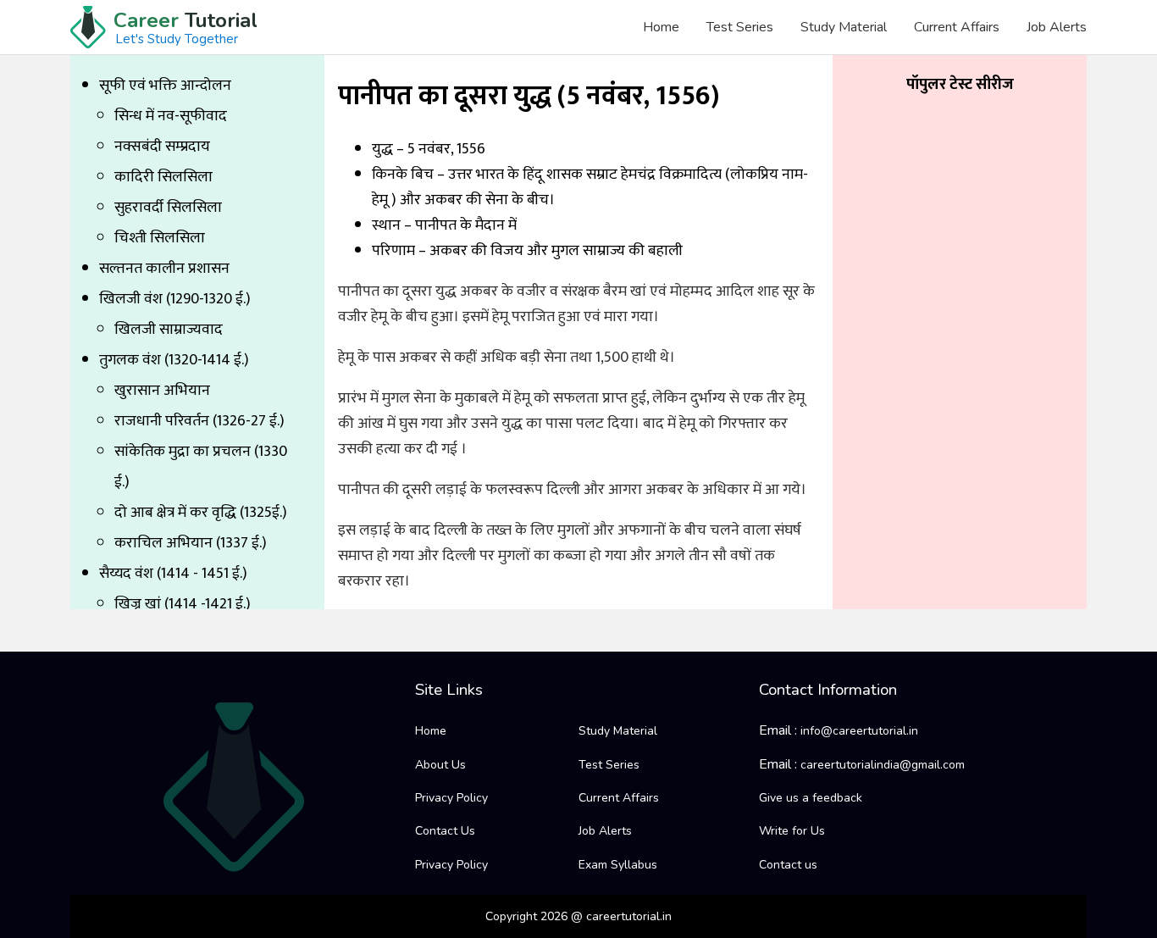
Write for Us (792, 831)
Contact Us (445, 831)
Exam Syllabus (617, 865)
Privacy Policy (451, 798)
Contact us (788, 865)
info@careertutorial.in (859, 731)
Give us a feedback (810, 798)
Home (661, 27)
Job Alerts (1057, 27)
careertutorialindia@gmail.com (882, 765)
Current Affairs (956, 27)
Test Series (739, 27)
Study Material (843, 27)
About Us (440, 765)
